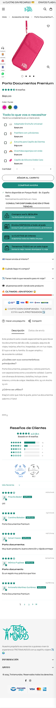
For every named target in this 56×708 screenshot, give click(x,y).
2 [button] (24, 604)
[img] (8, 492)
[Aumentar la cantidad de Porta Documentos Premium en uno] (51, 169)
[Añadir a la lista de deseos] (48, 26)
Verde (10, 107)
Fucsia (4, 107)
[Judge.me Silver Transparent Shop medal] (33, 469)
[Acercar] (48, 67)
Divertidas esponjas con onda (28, 151)
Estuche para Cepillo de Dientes (29, 141)
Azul (15, 107)
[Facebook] (26, 680)
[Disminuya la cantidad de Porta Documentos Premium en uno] (17, 169)
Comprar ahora (28, 185)
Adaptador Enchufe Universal (28, 124)
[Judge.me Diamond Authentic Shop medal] (20, 469)
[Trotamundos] (28, 9)
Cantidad (6, 169)
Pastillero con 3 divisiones (26, 132)
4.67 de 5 (35, 433)
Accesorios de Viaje (20, 17)
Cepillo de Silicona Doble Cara (28, 160)
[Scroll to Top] (51, 693)
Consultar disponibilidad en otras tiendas (27, 205)
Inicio (4, 17)
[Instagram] (30, 680)
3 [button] (28, 604)
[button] (51, 9)
